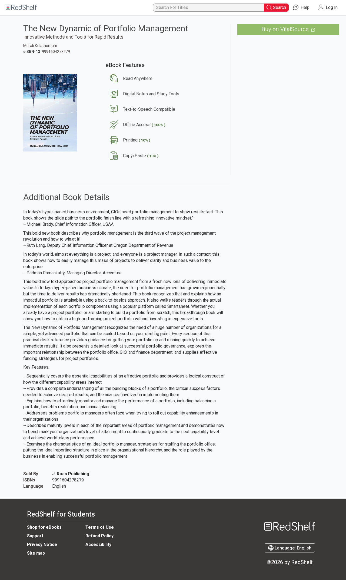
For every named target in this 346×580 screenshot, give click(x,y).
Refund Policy (99, 535)
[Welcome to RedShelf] (290, 516)
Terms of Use (99, 527)
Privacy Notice (42, 544)
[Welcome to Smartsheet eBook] (21, 7)
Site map (36, 553)
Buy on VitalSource (286, 29)
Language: (292, 548)
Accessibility (98, 544)
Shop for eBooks (44, 527)
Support (35, 535)
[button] (129, 78)
